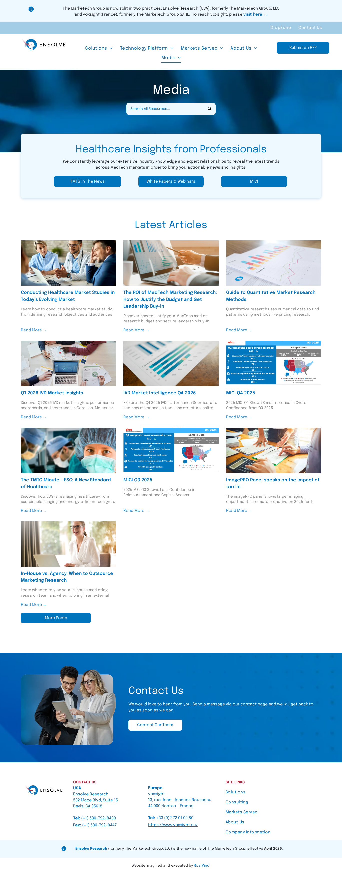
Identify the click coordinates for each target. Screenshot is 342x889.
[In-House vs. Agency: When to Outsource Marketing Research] (68, 544)
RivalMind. (202, 865)
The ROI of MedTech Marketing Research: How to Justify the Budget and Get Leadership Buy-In (170, 299)
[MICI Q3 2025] (171, 450)
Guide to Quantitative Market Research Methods (270, 296)
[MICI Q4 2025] (273, 363)
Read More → (34, 330)
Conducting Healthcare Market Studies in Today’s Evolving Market (68, 296)
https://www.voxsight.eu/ (173, 825)
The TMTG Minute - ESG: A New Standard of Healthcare (66, 483)
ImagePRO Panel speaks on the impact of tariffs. (273, 483)
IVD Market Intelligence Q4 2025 (159, 393)
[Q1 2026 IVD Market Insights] (68, 363)
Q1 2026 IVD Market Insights (52, 393)
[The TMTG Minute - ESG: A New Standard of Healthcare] (68, 450)
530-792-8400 (102, 818)
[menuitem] (281, 28)
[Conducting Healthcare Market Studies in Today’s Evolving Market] (68, 263)
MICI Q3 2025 (137, 480)
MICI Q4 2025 (240, 393)
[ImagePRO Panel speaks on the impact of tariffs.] (273, 450)
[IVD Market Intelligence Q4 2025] (171, 363)
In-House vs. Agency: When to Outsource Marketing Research (67, 577)
